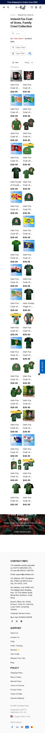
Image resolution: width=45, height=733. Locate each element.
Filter (17, 62)
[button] (42, 367)
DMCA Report (16, 722)
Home (12, 15)
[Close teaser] (39, 374)
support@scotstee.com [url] (25, 574)
